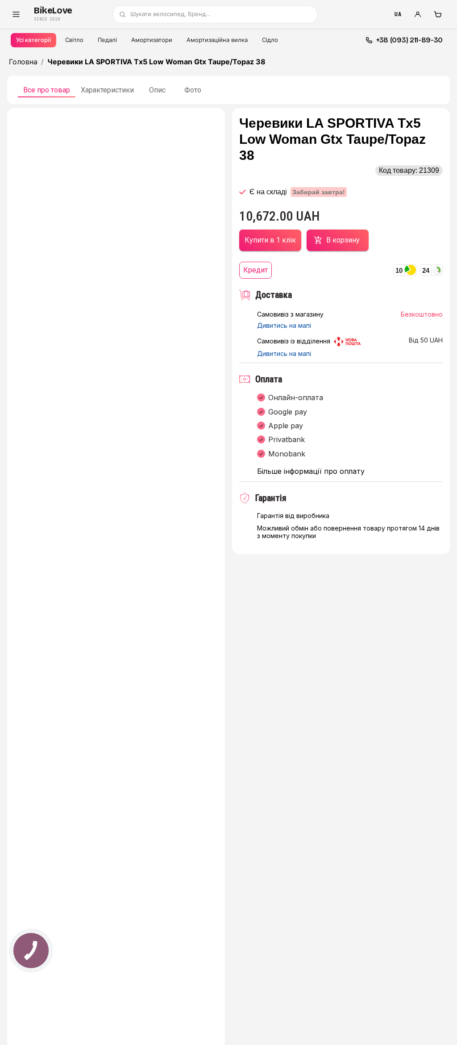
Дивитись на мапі (284, 325)
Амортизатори (151, 39)
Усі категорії (33, 39)
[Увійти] (418, 14)
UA (398, 14)
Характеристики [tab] (107, 90)
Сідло (270, 39)
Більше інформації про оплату (311, 471)
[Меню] (16, 14)
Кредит (255, 270)
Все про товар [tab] (46, 90)
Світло (74, 39)
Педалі (107, 39)
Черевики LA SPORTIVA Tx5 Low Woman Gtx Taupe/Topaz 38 (156, 61)
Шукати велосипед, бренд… (170, 13)
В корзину (343, 240)
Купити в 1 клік (270, 240)
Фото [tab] (192, 90)
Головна (23, 61)
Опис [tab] (157, 90)
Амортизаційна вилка (217, 39)
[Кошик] (437, 14)
